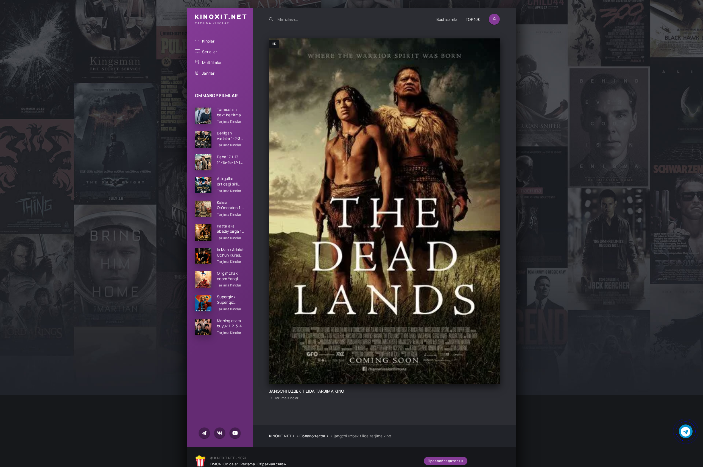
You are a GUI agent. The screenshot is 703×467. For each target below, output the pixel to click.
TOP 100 (473, 19)
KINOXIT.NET (280, 435)
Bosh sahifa (446, 19)
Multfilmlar (212, 62)
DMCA (215, 464)
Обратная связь (272, 464)
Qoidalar (231, 464)
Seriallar (209, 51)
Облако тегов (312, 435)
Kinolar (208, 41)
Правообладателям (445, 460)
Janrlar (208, 73)
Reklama (248, 464)
